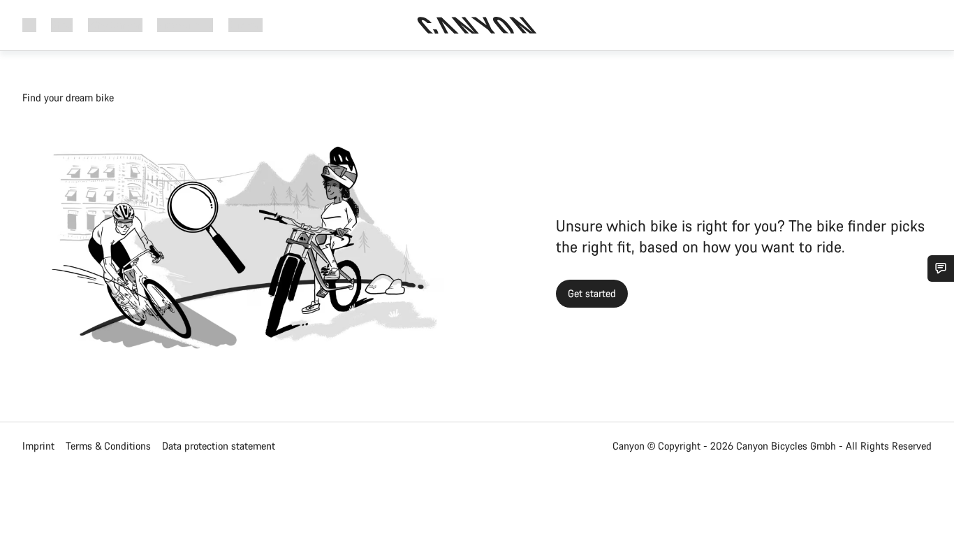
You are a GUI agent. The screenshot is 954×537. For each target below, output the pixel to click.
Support (245, 24)
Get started (592, 293)
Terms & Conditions (108, 445)
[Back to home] (477, 25)
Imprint (38, 445)
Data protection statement (218, 445)
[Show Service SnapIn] (940, 268)
